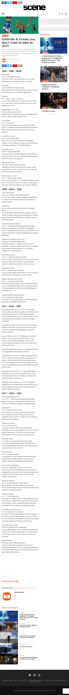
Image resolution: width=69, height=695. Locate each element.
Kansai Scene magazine (36, 680)
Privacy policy (35, 682)
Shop (15, 680)
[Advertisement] (24, 566)
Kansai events (32, 588)
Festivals (24, 588)
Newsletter (23, 680)
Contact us (49, 680)
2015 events (17, 588)
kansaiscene (13, 59)
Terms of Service (60, 680)
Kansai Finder (7, 680)
